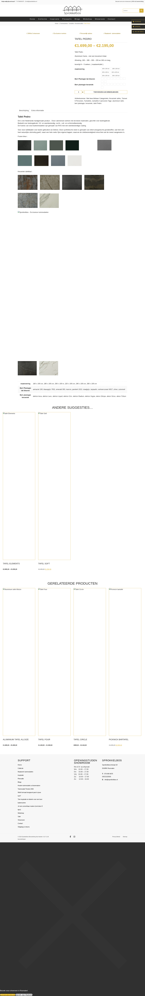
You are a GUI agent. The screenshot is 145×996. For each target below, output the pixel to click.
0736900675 (20, 1)
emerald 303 (60, 389)
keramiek (89, 103)
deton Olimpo (101, 396)
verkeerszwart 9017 (105, 389)
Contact (20, 823)
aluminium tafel (118, 101)
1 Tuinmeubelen (63, 23)
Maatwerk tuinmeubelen (25, 772)
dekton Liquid (57, 396)
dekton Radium (78, 396)
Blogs (19, 782)
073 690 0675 (108, 774)
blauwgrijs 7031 (49, 389)
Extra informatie (37, 110)
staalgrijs (86, 389)
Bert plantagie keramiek (84, 85)
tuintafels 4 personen (100, 101)
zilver (115, 389)
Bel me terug (139, 31)
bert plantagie (80, 103)
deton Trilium (121, 396)
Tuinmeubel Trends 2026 (26, 789)
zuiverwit (121, 389)
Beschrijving (24, 110)
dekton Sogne (90, 396)
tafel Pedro (97, 103)
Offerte (137, 26)
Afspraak (138, 21)
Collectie (20, 768)
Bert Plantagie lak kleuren (85, 79)
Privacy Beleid (116, 836)
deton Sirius (111, 396)
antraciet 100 (38, 389)
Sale (19, 816)
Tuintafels (71, 23)
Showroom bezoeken (7, 995)
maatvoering (79, 69)
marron (68, 389)
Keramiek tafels (79, 23)
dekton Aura (37, 396)
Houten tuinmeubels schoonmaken (29, 785)
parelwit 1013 (77, 389)
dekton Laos (47, 396)
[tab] (23, 110)
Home (56, 23)
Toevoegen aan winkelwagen (106, 92)
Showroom (21, 820)
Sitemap (125, 836)
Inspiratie (21, 775)
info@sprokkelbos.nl (31, 1)
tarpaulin (94, 389)
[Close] (72, 986)
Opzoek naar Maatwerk (24, 995)
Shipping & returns (24, 827)
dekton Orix (67, 396)
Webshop (21, 813)
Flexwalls (21, 778)
